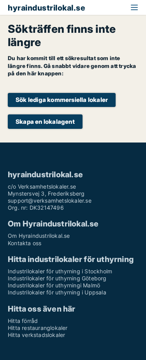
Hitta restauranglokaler (38, 327)
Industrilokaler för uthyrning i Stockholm (60, 271)
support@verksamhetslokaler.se (49, 200)
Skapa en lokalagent (45, 121)
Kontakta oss (24, 243)
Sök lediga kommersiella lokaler (62, 99)
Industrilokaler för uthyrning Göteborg (57, 278)
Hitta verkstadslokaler (36, 334)
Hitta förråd (23, 320)
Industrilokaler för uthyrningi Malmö (54, 285)
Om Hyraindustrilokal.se (39, 235)
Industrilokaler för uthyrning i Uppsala (57, 292)
